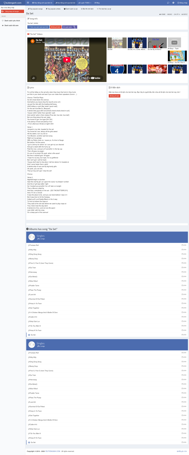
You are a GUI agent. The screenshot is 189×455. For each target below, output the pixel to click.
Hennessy (108, 272)
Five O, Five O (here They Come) (108, 263)
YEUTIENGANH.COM (53, 451)
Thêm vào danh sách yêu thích (39, 27)
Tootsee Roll (108, 245)
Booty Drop (108, 259)
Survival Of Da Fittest (108, 299)
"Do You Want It (108, 326)
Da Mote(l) (108, 276)
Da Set (29, 13)
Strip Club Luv (108, 321)
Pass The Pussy (108, 290)
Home (163, 14)
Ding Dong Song (108, 254)
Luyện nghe (69, 27)
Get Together (108, 308)
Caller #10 (108, 317)
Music (169, 14)
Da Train (108, 267)
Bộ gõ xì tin (183, 451)
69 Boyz (184, 14)
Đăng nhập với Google (12, 11)
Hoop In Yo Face (108, 303)
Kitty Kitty (108, 250)
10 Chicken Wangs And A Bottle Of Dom (108, 312)
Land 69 (108, 294)
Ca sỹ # (177, 14)
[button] (28, 2)
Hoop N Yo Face (108, 330)
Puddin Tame (108, 285)
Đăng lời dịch (56, 27)
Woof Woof (108, 281)
